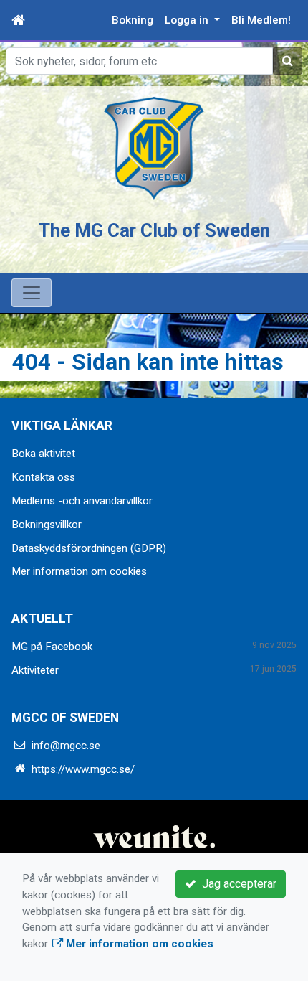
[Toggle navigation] (31, 292)
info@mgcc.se (66, 745)
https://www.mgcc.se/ (83, 769)
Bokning (132, 20)
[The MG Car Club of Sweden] (154, 147)
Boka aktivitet (43, 453)
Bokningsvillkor (46, 524)
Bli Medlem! (261, 20)
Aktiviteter (35, 670)
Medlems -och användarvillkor (82, 500)
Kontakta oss (43, 477)
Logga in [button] (188, 20)
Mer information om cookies (79, 571)
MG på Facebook (51, 646)
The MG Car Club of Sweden (154, 230)
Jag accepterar (236, 884)
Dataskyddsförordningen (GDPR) (88, 548)
